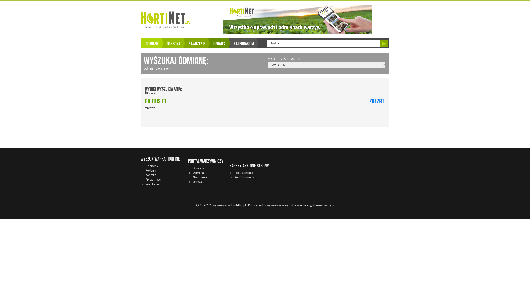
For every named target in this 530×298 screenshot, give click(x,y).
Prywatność (153, 179)
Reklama (150, 170)
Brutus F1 (155, 101)
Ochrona (173, 44)
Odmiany (152, 44)
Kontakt (150, 175)
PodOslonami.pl (244, 173)
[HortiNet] (167, 20)
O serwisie (152, 166)
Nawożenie (197, 44)
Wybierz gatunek (284, 59)
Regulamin (152, 184)
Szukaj (384, 43)
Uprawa (219, 44)
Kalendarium (244, 44)
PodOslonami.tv (244, 177)
